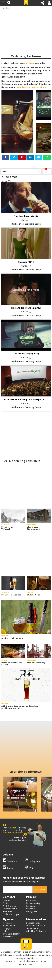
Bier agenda (31, 911)
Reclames (7, 8)
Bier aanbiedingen (34, 903)
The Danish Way (22, 216)
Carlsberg (29, 63)
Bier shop (30, 908)
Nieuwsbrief (8, 936)
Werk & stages (9, 906)
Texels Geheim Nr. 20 (35, 925)
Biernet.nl (10, 961)
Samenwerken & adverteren (10, 910)
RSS (30, 868)
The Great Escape (22, 353)
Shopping (22, 261)
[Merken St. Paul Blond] (39, 583)
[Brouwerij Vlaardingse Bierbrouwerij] (39, 516)
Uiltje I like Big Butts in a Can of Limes (35, 932)
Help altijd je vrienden (22, 307)
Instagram (34, 861)
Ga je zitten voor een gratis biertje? (22, 399)
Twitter (10, 868)
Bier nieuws (31, 906)
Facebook (11, 861)
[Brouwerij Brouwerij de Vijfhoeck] (13, 516)
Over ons (7, 900)
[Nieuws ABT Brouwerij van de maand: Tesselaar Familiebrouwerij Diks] (26, 685)
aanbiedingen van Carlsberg (31, 87)
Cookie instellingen (11, 914)
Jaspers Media (39, 961)
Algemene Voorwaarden (9, 924)
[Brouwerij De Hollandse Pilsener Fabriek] (13, 651)
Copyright (7, 928)
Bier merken (31, 900)
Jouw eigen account (11, 933)
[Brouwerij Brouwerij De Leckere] (13, 583)
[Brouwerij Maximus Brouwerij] (39, 651)
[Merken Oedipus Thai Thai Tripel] (26, 617)
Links (5, 931)
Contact (6, 903)
